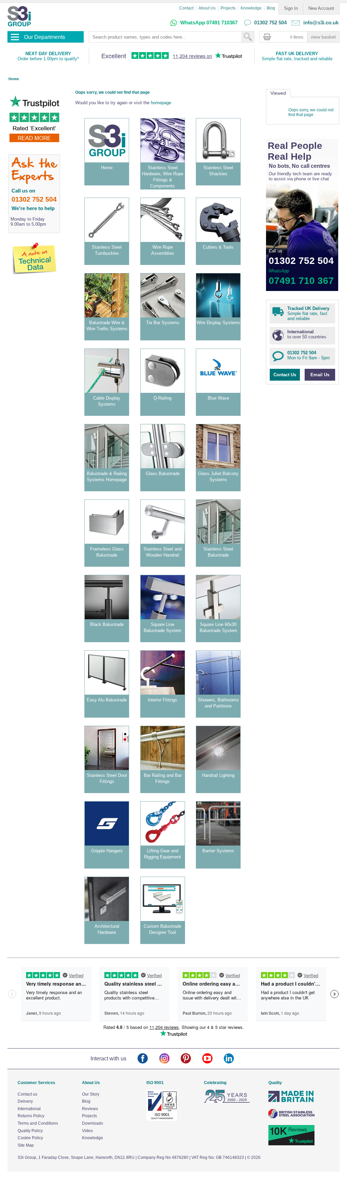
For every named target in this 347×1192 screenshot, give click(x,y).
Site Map (26, 1145)
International (29, 1108)
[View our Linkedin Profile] (234, 1058)
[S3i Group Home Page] (19, 16)
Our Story (90, 1094)
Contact (186, 8)
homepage (161, 102)
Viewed (278, 93)
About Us (207, 8)
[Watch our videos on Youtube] (213, 1058)
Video (87, 1130)
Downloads (92, 1123)
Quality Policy (30, 1130)
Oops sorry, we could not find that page (310, 112)
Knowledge (251, 8)
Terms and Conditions (38, 1123)
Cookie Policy (30, 1137)
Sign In (291, 8)
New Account (321, 8)
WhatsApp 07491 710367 (209, 22)
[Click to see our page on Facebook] (148, 1058)
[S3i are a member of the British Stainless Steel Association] (291, 1117)
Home (13, 79)
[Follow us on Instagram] (170, 1058)
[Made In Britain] (291, 1101)
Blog (271, 8)
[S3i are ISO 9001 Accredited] (161, 1119)
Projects (228, 8)
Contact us (27, 1094)
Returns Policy (31, 1116)
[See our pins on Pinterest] (191, 1058)
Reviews (90, 1108)
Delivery (25, 1101)
